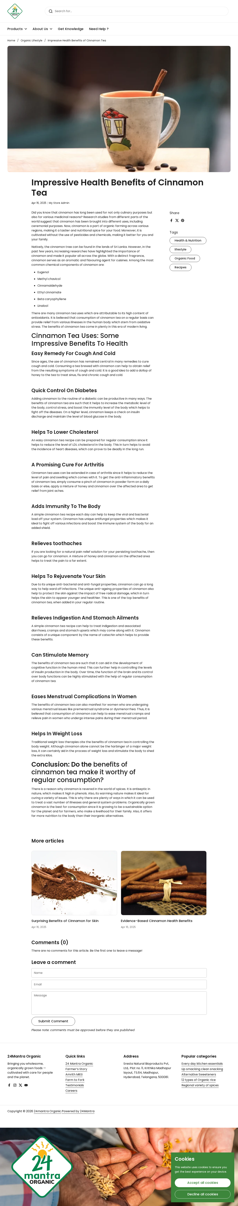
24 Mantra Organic (79, 1063)
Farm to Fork (74, 1080)
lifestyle (180, 249)
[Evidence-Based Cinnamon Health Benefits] (164, 883)
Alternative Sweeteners (198, 1074)
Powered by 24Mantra (78, 1111)
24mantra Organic (47, 1111)
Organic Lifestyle (31, 40)
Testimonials (74, 1085)
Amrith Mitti (74, 1074)
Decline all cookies (202, 1194)
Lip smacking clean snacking (202, 1069)
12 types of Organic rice (198, 1080)
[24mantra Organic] (14, 11)
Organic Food (185, 258)
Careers (71, 1091)
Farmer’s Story (76, 1069)
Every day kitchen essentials (202, 1063)
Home (11, 40)
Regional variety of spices (200, 1085)
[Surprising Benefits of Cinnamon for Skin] (74, 883)
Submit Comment (53, 1021)
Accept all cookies (202, 1182)
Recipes (180, 267)
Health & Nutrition (188, 240)
